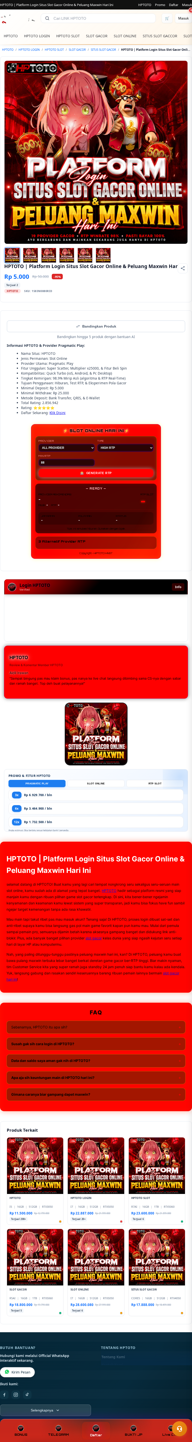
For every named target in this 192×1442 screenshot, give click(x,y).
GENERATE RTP (96, 473)
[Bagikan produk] (183, 268)
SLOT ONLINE (125, 36)
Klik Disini (58, 412)
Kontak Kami (112, 1365)
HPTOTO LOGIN (37, 36)
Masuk (187, 5)
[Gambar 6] (103, 255)
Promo (160, 5)
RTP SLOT (155, 783)
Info (178, 587)
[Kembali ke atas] (181, 1416)
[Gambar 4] (67, 255)
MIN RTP (44, 455)
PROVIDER (46, 440)
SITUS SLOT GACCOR (160, 36)
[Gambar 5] (85, 255)
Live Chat (171, 1434)
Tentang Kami (113, 1357)
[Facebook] (4, 1394)
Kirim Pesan (21, 1372)
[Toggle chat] (179, 1428)
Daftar (173, 5)
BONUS (20, 1434)
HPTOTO (144, 5)
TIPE (100, 440)
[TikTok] (27, 1394)
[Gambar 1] (12, 255)
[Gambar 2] (30, 255)
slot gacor (94, 938)
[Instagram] (16, 1394)
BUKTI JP (133, 1434)
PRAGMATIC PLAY (37, 783)
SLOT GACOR (97, 36)
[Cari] (47, 18)
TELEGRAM (58, 1434)
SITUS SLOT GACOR (103, 50)
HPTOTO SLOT (68, 36)
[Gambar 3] (49, 255)
